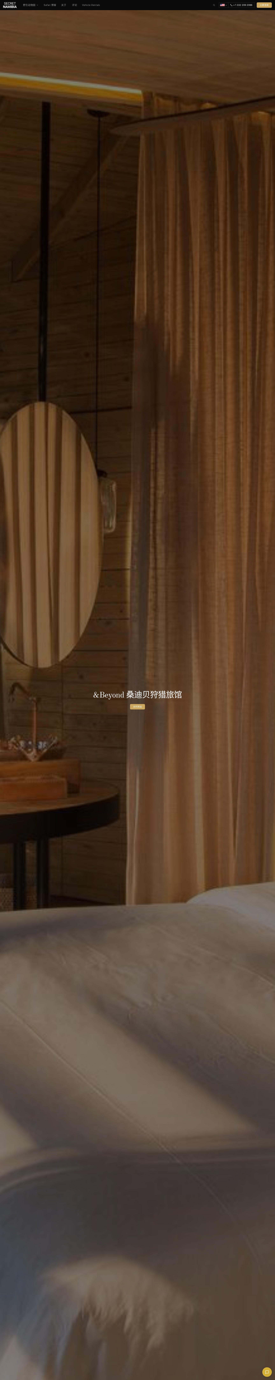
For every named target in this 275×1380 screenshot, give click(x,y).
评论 (74, 5)
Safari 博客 (50, 5)
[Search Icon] (214, 5)
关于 (64, 5)
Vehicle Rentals (91, 5)
